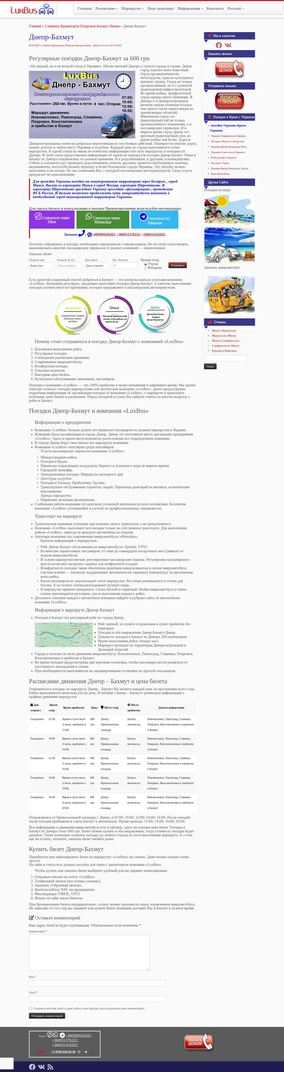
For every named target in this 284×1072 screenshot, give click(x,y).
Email (33, 992)
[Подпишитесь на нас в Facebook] (220, 45)
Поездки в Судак (220, 163)
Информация (189, 8)
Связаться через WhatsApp (106, 220)
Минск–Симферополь (225, 340)
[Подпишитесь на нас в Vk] (229, 45)
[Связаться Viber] (49, 1035)
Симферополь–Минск (225, 345)
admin (96, 45)
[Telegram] (85, 1052)
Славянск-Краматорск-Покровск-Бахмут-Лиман (82, 26)
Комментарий (38, 931)
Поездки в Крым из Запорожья (227, 141)
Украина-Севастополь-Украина (228, 152)
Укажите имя (36, 260)
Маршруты (132, 8)
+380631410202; (154, 234)
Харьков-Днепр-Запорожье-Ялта (228, 146)
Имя (32, 976)
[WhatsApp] (92, 1052)
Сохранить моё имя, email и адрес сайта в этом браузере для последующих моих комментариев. (89, 1008)
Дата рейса (91, 260)
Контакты (215, 8)
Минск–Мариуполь (224, 330)
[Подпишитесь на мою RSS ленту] (52, 1067)
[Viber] (79, 1052)
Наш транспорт (161, 8)
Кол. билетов (120, 260)
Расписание (105, 8)
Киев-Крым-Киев (220, 173)
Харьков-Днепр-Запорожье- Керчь (229, 168)
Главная (85, 8)
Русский (235, 8)
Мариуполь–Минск (224, 335)
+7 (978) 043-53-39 (63, 1051)
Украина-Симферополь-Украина (228, 135)
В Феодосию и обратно (223, 157)
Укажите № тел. (66, 260)
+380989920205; (104, 234)
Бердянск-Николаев (224, 350)
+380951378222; (129, 234)
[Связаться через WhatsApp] (56, 1035)
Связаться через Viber (56, 219)
